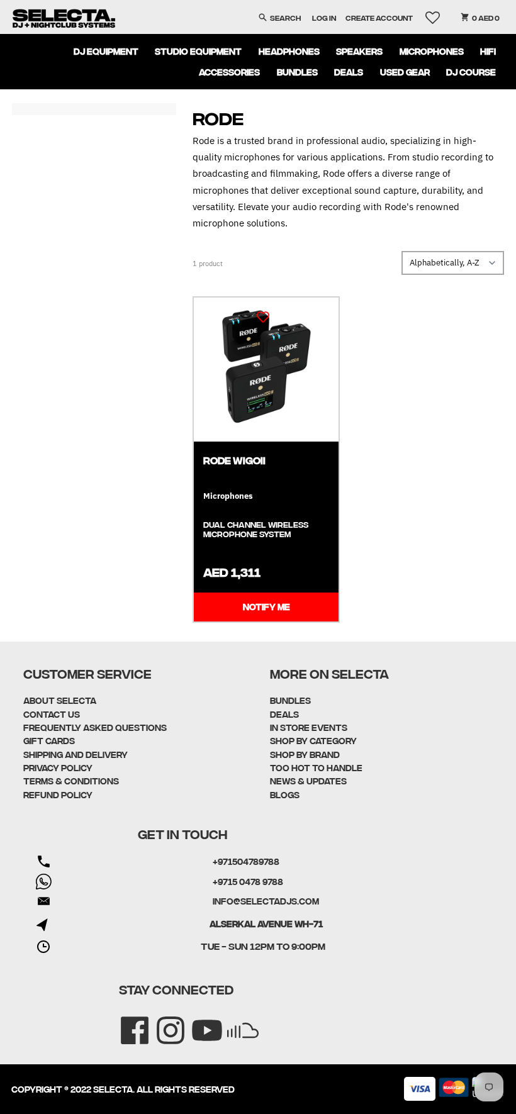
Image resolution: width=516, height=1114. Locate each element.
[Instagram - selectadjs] (162, 1022)
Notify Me (266, 606)
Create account (379, 17)
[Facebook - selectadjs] (126, 1022)
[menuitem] (106, 51)
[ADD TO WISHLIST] (263, 316)
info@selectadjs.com (266, 901)
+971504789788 (246, 861)
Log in (324, 17)
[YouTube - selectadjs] (198, 1022)
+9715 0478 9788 (248, 881)
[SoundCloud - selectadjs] (234, 1022)
